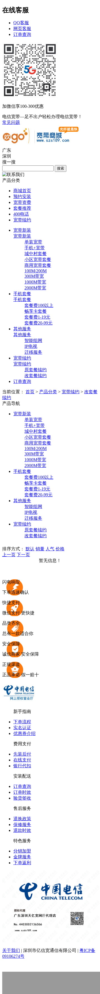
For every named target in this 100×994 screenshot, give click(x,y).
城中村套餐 (35, 253)
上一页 (9, 554)
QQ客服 (21, 22)
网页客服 (22, 28)
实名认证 (22, 727)
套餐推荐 (22, 208)
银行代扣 (22, 765)
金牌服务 (22, 856)
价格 (60, 548)
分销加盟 (22, 851)
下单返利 (22, 862)
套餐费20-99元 (38, 323)
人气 (50, 548)
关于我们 (11, 950)
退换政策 (22, 818)
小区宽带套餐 (37, 259)
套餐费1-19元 (37, 317)
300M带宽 (34, 276)
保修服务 (22, 824)
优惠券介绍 (24, 733)
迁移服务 (33, 352)
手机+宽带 (34, 247)
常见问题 (11, 122)
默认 (30, 548)
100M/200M (35, 270)
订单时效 (22, 792)
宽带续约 (22, 220)
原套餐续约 (35, 369)
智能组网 (33, 340)
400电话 (21, 214)
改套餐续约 (35, 375)
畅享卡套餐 (35, 311)
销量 (40, 548)
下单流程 (22, 721)
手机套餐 (22, 299)
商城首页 (22, 190)
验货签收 (22, 798)
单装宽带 (33, 242)
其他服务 (22, 334)
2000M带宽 (35, 287)
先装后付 (22, 754)
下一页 (23, 554)
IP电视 (30, 346)
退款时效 (22, 830)
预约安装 (22, 196)
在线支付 (22, 760)
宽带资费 (22, 202)
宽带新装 (22, 236)
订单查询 (22, 34)
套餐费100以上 (38, 305)
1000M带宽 (35, 282)
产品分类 (48, 391)
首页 (30, 391)
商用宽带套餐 (37, 265)
